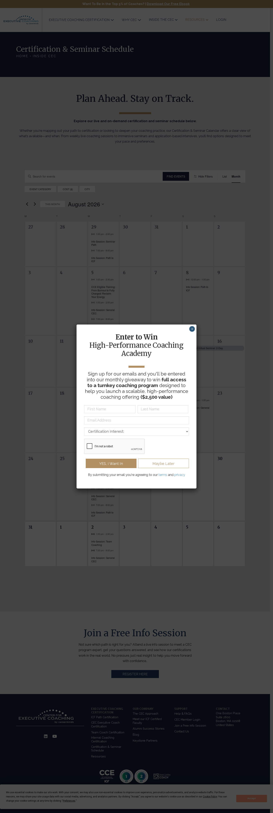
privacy (179, 475)
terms (162, 475)
